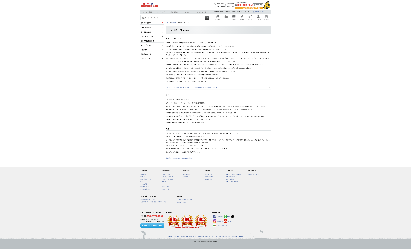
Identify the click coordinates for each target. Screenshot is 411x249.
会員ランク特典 (209, 176)
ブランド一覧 (165, 189)
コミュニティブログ (222, 225)
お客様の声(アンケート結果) (147, 199)
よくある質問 (230, 6)
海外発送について (145, 186)
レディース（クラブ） (167, 176)
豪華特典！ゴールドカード (254, 174)
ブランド (188, 12)
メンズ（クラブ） (166, 174)
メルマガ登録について (146, 189)
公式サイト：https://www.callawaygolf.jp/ (179, 158)
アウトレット (202, 12)
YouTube (230, 221)
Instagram (220, 221)
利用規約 (170, 236)
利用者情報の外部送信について (206, 236)
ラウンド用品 (165, 186)
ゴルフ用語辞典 (230, 179)
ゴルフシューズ (166, 184)
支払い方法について (145, 179)
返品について (143, 181)
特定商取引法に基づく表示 (223, 236)
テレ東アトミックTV (231, 176)
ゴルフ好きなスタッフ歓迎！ (184, 200)
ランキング (161, 12)
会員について (220, 3)
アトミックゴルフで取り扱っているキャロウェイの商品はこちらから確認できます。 (192, 87)
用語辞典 (173, 22)
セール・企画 (147, 12)
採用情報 (241, 236)
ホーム (168, 22)
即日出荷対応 (186, 174)
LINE (228, 216)
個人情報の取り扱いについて (188, 236)
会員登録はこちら (258, 12)
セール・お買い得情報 (232, 181)
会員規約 (176, 236)
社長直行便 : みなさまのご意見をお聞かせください (153, 202)
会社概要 (234, 236)
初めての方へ (220, 6)
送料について (143, 176)
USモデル (164, 181)
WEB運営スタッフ (181, 202)
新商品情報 (175, 12)
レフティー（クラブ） (167, 179)
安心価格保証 (208, 179)
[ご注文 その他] (153, 216)
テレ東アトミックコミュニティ (234, 174)
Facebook (220, 216)
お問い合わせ (230, 3)
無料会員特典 (208, 174)
